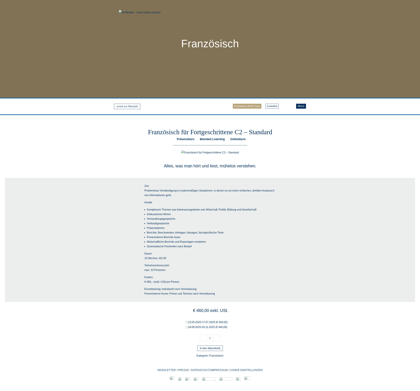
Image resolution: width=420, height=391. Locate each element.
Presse (183, 370)
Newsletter (167, 370)
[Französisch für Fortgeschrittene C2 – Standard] (210, 152)
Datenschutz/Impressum (209, 370)
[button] (291, 105)
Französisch (210, 44)
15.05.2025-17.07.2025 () (208, 322)
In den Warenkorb (210, 348)
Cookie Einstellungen (246, 370)
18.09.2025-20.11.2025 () (207, 327)
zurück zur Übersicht (127, 106)
